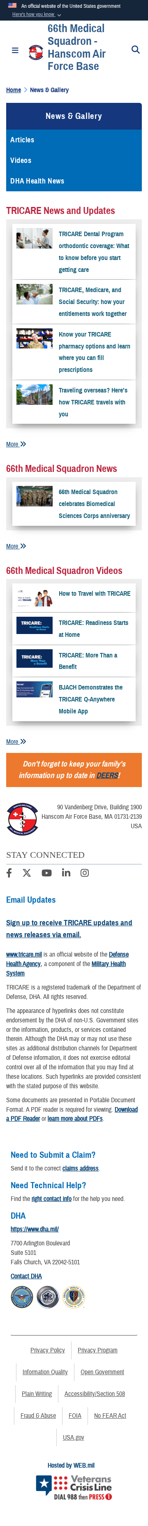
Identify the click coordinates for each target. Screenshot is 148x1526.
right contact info (52, 1199)
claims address (80, 1168)
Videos (20, 160)
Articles (22, 139)
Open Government (102, 1372)
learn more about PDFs (75, 1119)
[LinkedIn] (66, 874)
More (13, 444)
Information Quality (45, 1372)
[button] (37, 15)
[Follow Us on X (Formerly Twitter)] (26, 874)
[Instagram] (85, 874)
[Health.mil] (48, 1296)
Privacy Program (98, 1350)
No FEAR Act (110, 1416)
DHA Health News (37, 181)
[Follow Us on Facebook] (9, 874)
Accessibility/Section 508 (95, 1394)
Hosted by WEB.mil (71, 1465)
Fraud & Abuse (38, 1416)
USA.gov (73, 1437)
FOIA (75, 1416)
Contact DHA (26, 1276)
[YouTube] (47, 874)
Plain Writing (37, 1394)
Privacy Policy (47, 1350)
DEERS (107, 775)
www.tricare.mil (24, 954)
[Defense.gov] (22, 1296)
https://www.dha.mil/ (35, 1229)
